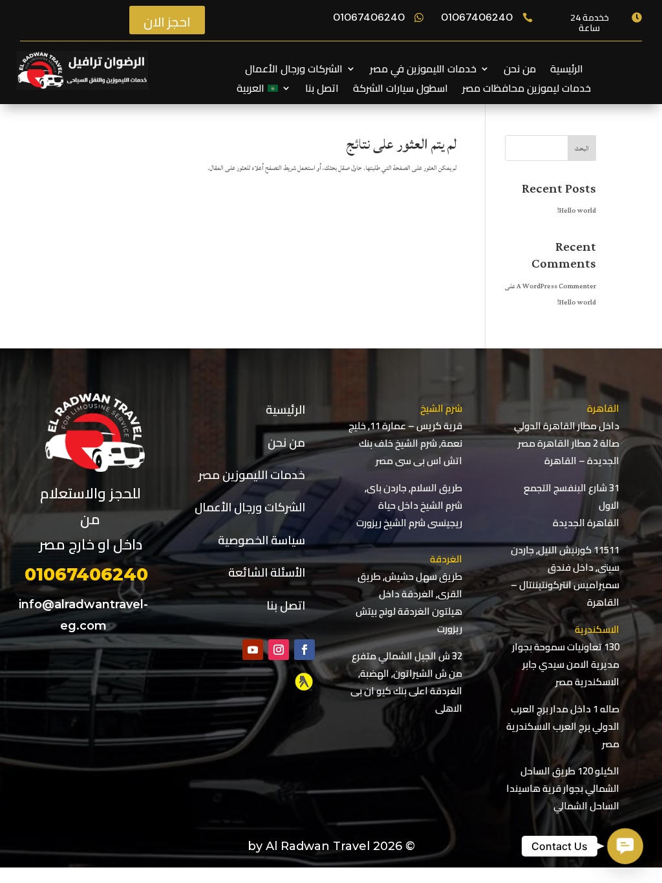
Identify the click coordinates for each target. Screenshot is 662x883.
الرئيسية (566, 71)
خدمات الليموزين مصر (251, 474)
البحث (582, 148)
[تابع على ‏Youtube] (252, 649)
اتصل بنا (322, 90)
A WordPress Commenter (556, 286)
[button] (625, 846)
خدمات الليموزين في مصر (423, 71)
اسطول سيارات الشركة (400, 90)
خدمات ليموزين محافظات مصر (526, 90)
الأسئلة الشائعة (266, 572)
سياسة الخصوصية (261, 540)
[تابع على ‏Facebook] (304, 649)
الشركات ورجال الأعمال (294, 71)
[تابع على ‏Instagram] (278, 649)
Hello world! (576, 210)
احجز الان (167, 22)
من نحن (520, 71)
